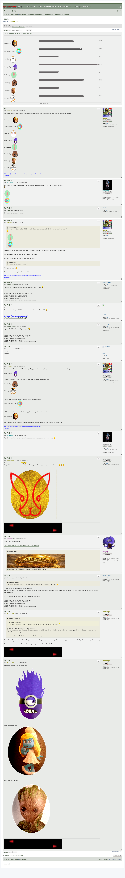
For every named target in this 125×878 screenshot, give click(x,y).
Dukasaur (105, 118)
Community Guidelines (18, 27)
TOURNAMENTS (64, 7)
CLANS (75, 7)
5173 (107, 557)
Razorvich (105, 551)
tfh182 (104, 208)
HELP (120, 6)
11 (106, 355)
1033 (107, 463)
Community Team (13, 21)
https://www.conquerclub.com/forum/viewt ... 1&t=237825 (21, 545)
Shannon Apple (107, 282)
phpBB (10, 862)
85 (106, 210)
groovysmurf (106, 190)
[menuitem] (14, 11)
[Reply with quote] (98, 109)
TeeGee (9, 569)
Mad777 (104, 314)
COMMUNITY (86, 7)
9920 (107, 317)
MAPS (39, 7)
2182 (107, 284)
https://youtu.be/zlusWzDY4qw (14, 318)
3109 (107, 196)
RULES (120, 7)
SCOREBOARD (50, 7)
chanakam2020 (106, 458)
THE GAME (30, 7)
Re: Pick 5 (8, 180)
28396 (107, 123)
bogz (104, 353)
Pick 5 (6, 19)
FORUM (120, 5)
